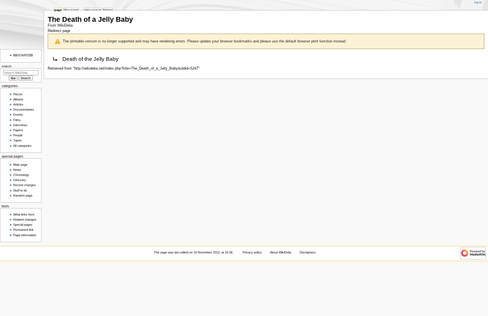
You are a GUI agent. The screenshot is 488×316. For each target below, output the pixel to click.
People (18, 135)
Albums (18, 99)
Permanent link (23, 229)
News (17, 169)
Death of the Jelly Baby (90, 59)
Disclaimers (308, 252)
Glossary (19, 180)
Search (6, 66)
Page (58, 10)
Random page (22, 195)
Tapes (17, 140)
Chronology (21, 175)
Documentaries (23, 109)
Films (17, 120)
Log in (478, 2)
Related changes (24, 219)
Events (18, 114)
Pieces (18, 94)
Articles (18, 104)
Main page (20, 164)
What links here (23, 214)
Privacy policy (252, 252)
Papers (18, 130)
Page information (24, 235)
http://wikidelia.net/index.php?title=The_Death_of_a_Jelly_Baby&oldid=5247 (136, 68)
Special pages (22, 224)
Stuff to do (20, 190)
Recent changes (24, 185)
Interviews (20, 125)
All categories (22, 145)
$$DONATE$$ (23, 55)
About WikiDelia (280, 252)
